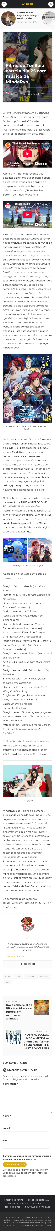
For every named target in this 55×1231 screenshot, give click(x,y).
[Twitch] (29, 964)
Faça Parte (39, 1203)
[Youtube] (33, 964)
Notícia (10, 59)
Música (7, 982)
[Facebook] (21, 964)
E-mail (7, 1128)
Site (5, 1140)
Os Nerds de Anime (18, 1203)
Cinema (18, 976)
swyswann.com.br (15, 956)
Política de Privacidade (37, 1207)
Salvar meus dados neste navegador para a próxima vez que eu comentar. (27, 1157)
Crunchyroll (31, 976)
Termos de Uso (12, 1207)
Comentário (10, 1084)
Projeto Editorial (13, 1200)
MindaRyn (44, 976)
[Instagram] (25, 964)
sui (12, 94)
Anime (7, 976)
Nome (7, 1116)
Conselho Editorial (38, 1200)
